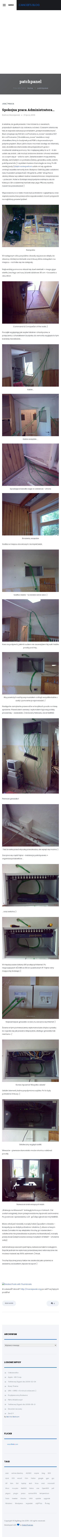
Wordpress (19, 1503)
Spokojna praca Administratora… (28, 110)
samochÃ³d (32, 1493)
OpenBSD (45, 1488)
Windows (8, 1503)
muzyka (15, 1488)
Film (26, 1478)
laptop (23, 1483)
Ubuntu (23, 1498)
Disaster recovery (15, 1409)
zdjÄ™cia (38, 1503)
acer (7, 1473)
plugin (15, 1493)
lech (30, 1483)
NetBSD (24, 1488)
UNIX (31, 1498)
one (37, 1488)
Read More (9, 1303)
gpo (47, 1478)
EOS (13, 1478)
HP (6, 1483)
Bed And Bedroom (12, 1417)
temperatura (44, 1493)
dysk (7, 1478)
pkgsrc (7, 1493)
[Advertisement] (30, 42)
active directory (17, 1473)
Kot (17, 1483)
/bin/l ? (11, 1413)
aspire (36, 1473)
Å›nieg (47, 1503)
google (40, 1478)
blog (43, 1473)
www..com (12, 1444)
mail (43, 1483)
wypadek (29, 1503)
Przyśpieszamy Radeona (18, 1395)
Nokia (31, 1488)
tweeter (15, 1498)
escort (19, 1478)
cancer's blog (29, 5)
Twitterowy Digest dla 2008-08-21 (21, 1404)
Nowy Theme (13, 1386)
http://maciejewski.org (31, 1289)
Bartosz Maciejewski (11, 115)
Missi (7, 1488)
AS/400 (28, 1473)
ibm (11, 1483)
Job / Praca (8, 104)
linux (36, 1483)
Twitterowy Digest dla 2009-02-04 (22, 1382)
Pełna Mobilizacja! (15, 1400)
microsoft (51, 1483)
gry (53, 1478)
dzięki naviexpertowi (23, 166)
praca (23, 1493)
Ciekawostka (13, 1373)
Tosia (7, 1498)
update (38, 1498)
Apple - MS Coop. (15, 1377)
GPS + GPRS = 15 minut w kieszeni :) (22, 1391)
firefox (33, 1478)
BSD (49, 1473)
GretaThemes (27, 1525)
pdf (53, 1488)
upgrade (47, 1498)
